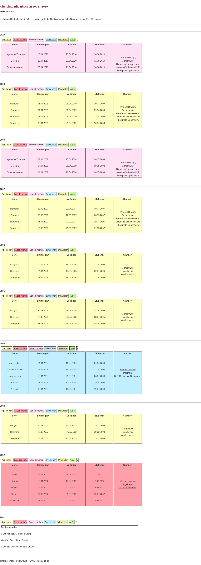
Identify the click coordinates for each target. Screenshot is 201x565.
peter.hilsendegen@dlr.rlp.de (13, 561)
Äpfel (72, 39)
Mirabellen (63, 39)
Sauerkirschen (37, 89)
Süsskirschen (20, 39)
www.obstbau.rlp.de (39, 561)
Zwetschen (51, 39)
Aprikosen (6, 39)
